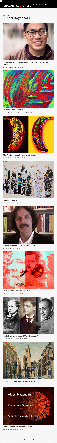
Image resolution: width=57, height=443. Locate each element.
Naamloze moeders (11, 200)
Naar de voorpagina (8, 440)
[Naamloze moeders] (28, 179)
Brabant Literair (18, 67)
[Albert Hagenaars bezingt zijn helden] (28, 225)
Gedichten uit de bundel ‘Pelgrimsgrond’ (20, 336)
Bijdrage (16, 112)
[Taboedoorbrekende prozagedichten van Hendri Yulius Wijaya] (28, 41)
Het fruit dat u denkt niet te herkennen (20, 155)
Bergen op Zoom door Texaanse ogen (19, 381)
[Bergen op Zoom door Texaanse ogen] (28, 360)
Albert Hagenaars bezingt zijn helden (19, 245)
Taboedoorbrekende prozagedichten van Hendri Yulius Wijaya (26, 63)
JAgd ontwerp (50, 440)
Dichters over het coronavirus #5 (17, 426)
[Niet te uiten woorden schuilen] (28, 270)
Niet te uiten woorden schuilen (16, 291)
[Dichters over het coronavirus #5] (28, 406)
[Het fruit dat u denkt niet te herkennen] (28, 134)
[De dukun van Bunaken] (28, 89)
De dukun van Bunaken (13, 110)
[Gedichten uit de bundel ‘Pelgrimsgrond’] (28, 315)
